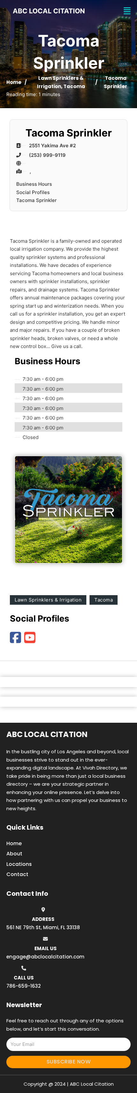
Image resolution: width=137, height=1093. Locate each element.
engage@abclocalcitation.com (45, 956)
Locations (19, 864)
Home (13, 82)
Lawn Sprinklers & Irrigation (48, 600)
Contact (17, 874)
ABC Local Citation (47, 734)
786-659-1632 (23, 986)
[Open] (127, 11)
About (14, 853)
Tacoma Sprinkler (36, 200)
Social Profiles (33, 192)
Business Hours (34, 184)
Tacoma (74, 86)
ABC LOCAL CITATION (49, 11)
